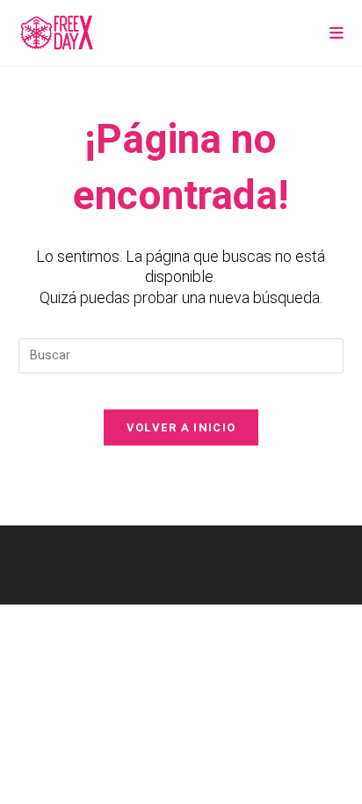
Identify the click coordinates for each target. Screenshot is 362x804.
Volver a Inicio (181, 427)
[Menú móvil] (336, 33)
